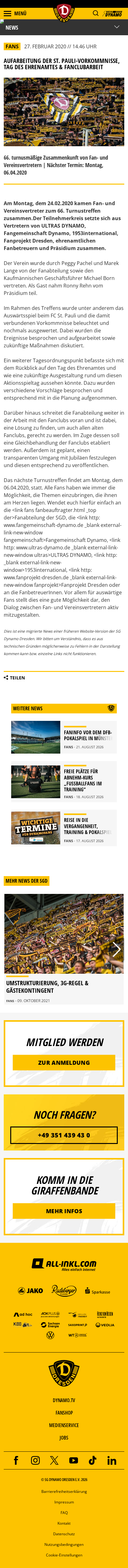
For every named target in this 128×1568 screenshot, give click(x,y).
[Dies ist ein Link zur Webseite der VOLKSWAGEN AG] (50, 1335)
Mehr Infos (64, 1211)
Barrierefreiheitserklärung (64, 1491)
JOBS (64, 1437)
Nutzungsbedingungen (64, 1544)
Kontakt (64, 1523)
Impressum (64, 1502)
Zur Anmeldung (64, 1062)
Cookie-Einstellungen (64, 1555)
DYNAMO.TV (64, 1400)
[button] (95, 13)
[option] (64, 949)
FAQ (64, 1512)
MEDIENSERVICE (64, 1425)
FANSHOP (64, 1412)
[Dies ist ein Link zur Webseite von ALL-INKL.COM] (64, 1264)
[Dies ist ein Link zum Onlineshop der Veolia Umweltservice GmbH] (105, 1324)
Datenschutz (64, 1534)
